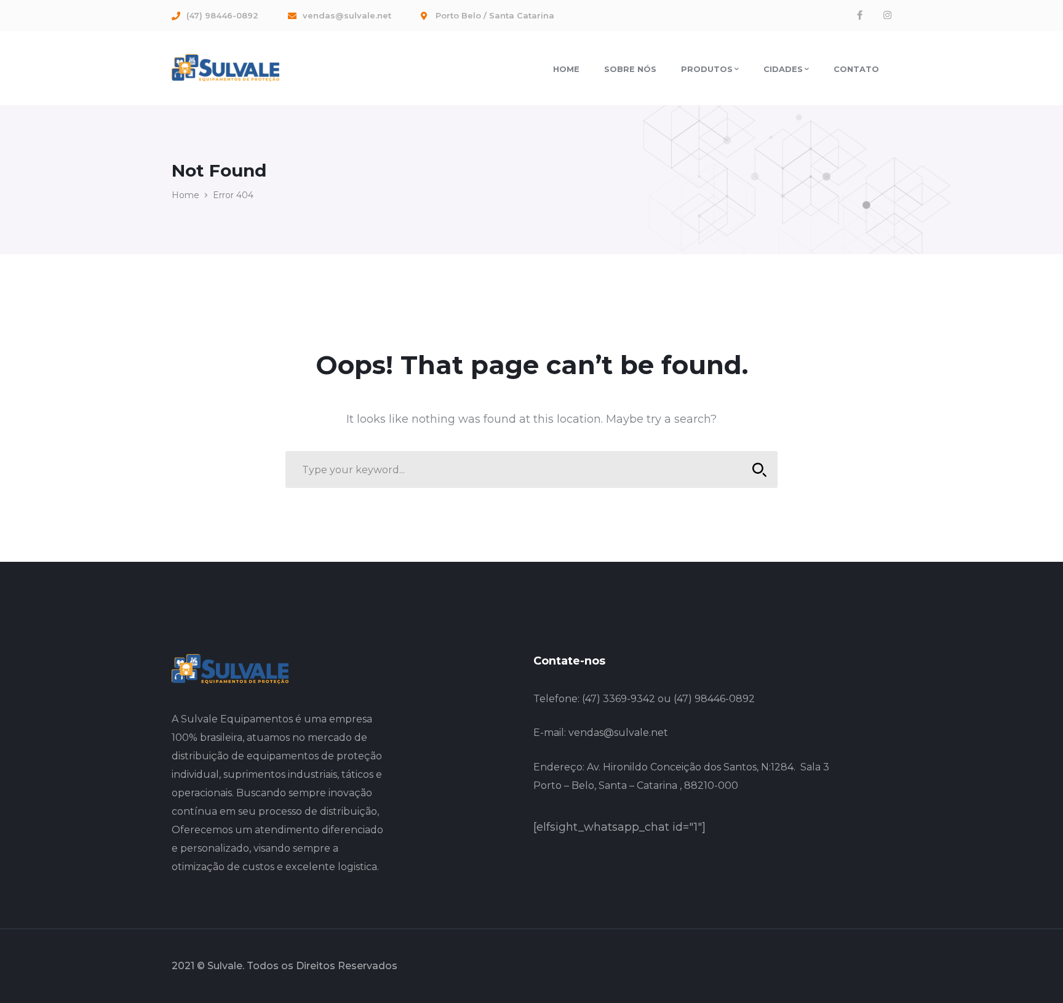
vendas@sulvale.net (618, 732)
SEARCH (759, 469)
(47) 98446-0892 (714, 699)
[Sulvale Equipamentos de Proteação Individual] (225, 67)
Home (185, 195)
